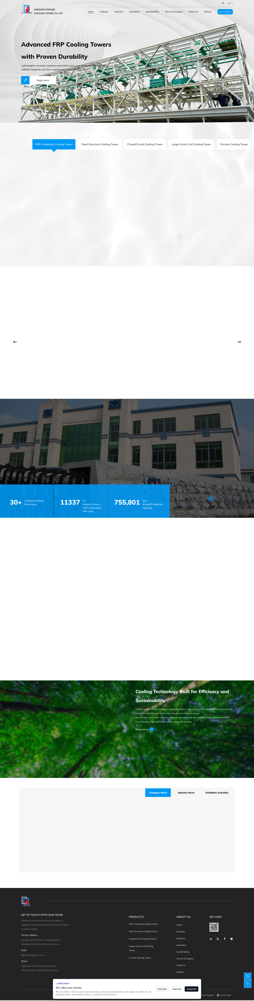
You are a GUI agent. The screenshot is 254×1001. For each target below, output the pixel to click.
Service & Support (174, 11)
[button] (15, 342)
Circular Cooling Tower (140, 957)
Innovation (134, 11)
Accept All (191, 989)
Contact (208, 11)
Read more (40, 234)
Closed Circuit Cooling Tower (143, 938)
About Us (193, 11)
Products (104, 11)
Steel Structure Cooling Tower (143, 931)
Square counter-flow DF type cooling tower (73, 864)
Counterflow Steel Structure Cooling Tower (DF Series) (152, 313)
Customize (162, 989)
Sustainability (152, 11)
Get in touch (225, 11)
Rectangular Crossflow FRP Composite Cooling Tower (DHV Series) (96, 315)
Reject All (177, 989)
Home (91, 11)
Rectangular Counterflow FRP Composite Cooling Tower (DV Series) (45, 313)
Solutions (118, 11)
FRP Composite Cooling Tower (143, 924)
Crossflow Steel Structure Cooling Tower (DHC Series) (205, 313)
